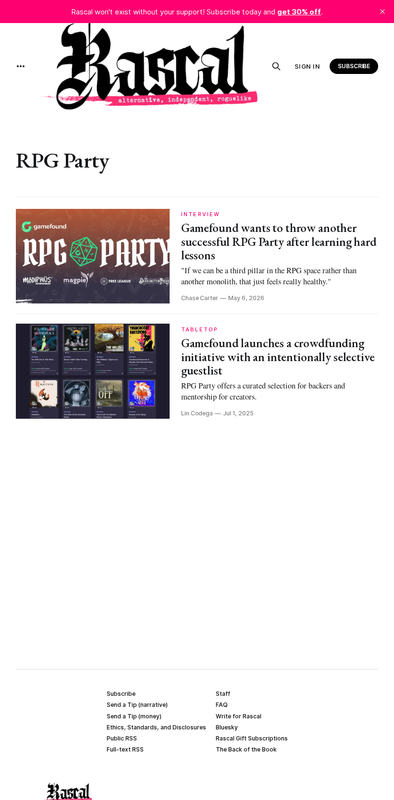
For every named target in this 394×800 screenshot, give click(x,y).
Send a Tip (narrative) (137, 704)
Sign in (307, 66)
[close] (382, 11)
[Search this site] (276, 66)
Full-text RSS (125, 749)
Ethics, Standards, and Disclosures (156, 727)
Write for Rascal (238, 716)
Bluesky (227, 727)
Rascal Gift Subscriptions (252, 738)
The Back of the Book (246, 749)
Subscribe (354, 66)
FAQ (222, 704)
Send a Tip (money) (134, 716)
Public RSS (122, 738)
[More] (20, 66)
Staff (223, 693)
